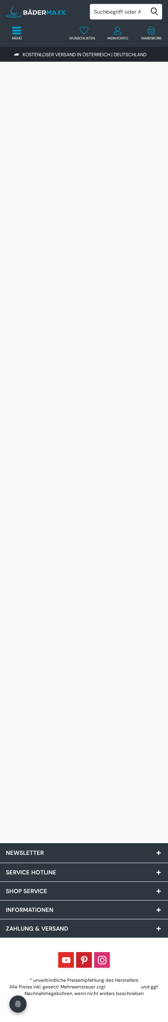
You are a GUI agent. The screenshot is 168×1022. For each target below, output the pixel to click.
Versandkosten (123, 987)
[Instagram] (102, 960)
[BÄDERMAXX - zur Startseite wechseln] (42, 12)
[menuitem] (151, 33)
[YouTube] (66, 960)
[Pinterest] (84, 960)
